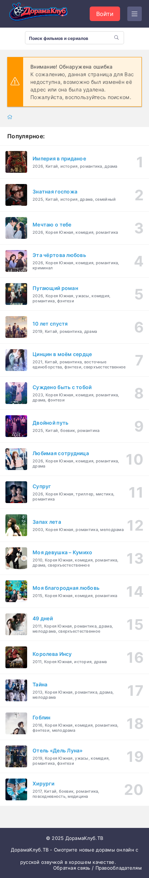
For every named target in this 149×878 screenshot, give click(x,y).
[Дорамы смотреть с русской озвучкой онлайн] (43, 13)
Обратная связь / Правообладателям (97, 868)
